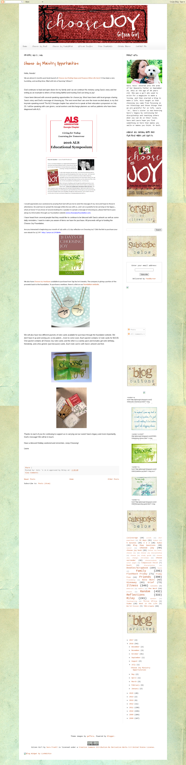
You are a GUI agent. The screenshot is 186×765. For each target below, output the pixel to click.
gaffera (90, 736)
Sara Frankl (52, 747)
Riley (131, 598)
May (133, 674)
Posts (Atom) (44, 483)
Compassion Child (149, 563)
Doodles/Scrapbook (137, 568)
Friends (145, 577)
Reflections (136, 594)
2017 (131, 640)
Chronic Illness (124, 46)
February (136, 685)
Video (129, 604)
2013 (131, 700)
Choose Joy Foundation (63, 46)
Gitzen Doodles (85, 46)
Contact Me (141, 46)
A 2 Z (146, 543)
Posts (133, 330)
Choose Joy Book (39, 46)
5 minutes (131, 543)
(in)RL (149, 538)
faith (160, 568)
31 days (143, 540)
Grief (151, 582)
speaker (153, 598)
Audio (159, 543)
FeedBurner (151, 279)
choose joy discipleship (151, 553)
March (134, 682)
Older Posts (113, 479)
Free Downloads (105, 46)
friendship (131, 580)
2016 (131, 644)
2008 (131, 718)
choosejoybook (151, 560)
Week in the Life (148, 604)
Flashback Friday (137, 574)
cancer (129, 548)
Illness (132, 585)
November (136, 650)
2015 (131, 693)
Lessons (154, 586)
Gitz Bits (148, 580)
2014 (131, 697)
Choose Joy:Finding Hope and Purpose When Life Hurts (79, 78)
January (135, 689)
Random (145, 591)
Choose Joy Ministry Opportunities (51, 63)
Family (141, 571)
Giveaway (132, 582)
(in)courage (132, 538)
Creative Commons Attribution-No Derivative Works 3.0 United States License (116, 747)
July (134, 665)
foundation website (91, 284)
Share (27, 468)
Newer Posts (29, 479)
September (136, 658)
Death (129, 565)
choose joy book (134, 550)
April (134, 678)
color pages (132, 563)
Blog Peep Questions (144, 545)
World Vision (133, 606)
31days (155, 540)
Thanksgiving (132, 601)
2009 (131, 715)
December (136, 647)
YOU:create (149, 606)
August (135, 661)
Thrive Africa (150, 601)
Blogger (110, 736)
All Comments (136, 334)
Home (25, 46)
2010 (131, 711)
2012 (131, 704)
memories (130, 588)
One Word (152, 588)
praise (129, 592)
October (135, 654)
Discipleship (149, 565)
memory (141, 588)
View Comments (31, 473)
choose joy (147, 548)
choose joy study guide (141, 555)
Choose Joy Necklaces (42, 282)
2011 (131, 708)
